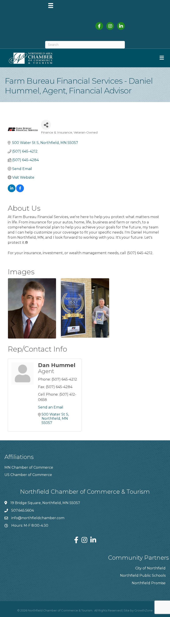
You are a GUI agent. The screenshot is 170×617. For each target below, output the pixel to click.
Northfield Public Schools (143, 575)
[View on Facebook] (20, 191)
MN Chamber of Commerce (28, 467)
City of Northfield (150, 568)
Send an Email (50, 407)
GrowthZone (143, 610)
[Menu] (50, 5)
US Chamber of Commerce (28, 475)
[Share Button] (46, 125)
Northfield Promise (149, 583)
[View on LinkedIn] (11, 191)
